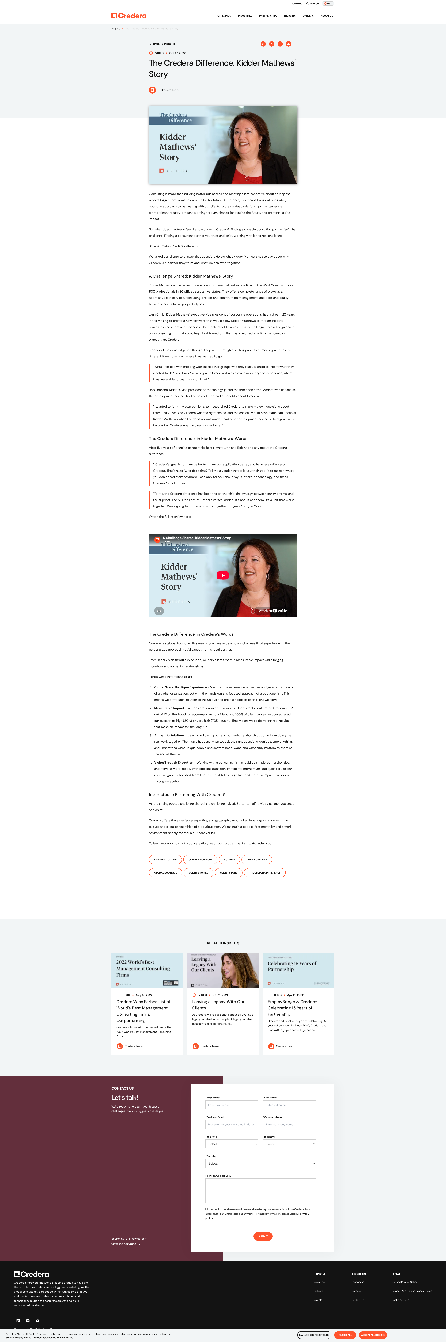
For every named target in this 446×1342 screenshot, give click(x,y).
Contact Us (358, 1300)
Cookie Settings (400, 1300)
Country (211, 1156)
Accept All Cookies (373, 1334)
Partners (318, 1290)
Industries (245, 15)
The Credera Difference (264, 872)
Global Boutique (165, 872)
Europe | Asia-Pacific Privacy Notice (412, 1290)
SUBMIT (263, 1236)
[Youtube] (37, 1321)
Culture (229, 859)
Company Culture (200, 859)
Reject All (345, 1334)
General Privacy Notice (404, 1281)
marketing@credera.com (255, 843)
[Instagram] (28, 1321)
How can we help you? (218, 1175)
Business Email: (215, 1117)
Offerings (224, 15)
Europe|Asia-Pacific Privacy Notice (53, 1337)
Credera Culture (165, 859)
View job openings (124, 1244)
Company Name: (273, 1117)
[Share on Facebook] (280, 44)
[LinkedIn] (18, 1321)
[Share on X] (271, 44)
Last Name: (270, 1097)
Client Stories (198, 872)
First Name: (212, 1097)
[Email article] (288, 44)
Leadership (358, 1281)
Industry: (269, 1136)
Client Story (228, 872)
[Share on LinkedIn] (263, 44)
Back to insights (164, 44)
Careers (308, 15)
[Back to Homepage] (129, 16)
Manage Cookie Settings (314, 1334)
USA (329, 3)
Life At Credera (257, 859)
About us (327, 15)
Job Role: (211, 1136)
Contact (298, 3)
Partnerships (268, 15)
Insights (290, 15)
